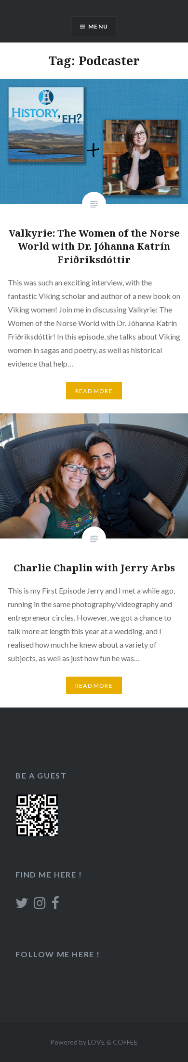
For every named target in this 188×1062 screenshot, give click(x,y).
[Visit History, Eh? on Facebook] (55, 905)
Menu (98, 26)
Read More (94, 391)
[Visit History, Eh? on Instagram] (40, 905)
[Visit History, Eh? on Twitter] (21, 905)
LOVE (96, 1042)
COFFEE (125, 1042)
